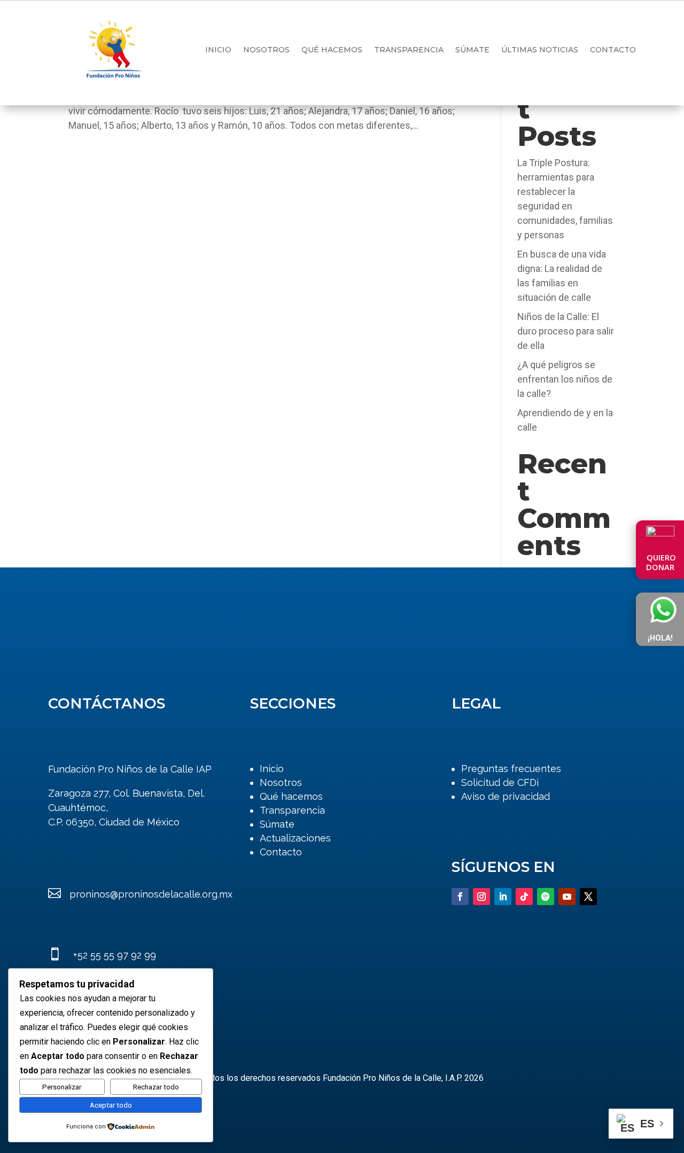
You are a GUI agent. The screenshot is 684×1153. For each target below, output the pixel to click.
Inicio (218, 49)
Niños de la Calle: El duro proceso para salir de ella (565, 331)
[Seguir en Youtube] (567, 896)
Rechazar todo (156, 1087)
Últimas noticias (539, 49)
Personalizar (61, 1087)
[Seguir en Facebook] (460, 896)
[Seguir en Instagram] (481, 896)
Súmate (472, 49)
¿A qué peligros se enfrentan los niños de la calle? (564, 379)
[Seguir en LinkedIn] (502, 896)
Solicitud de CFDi (500, 782)
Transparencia (409, 49)
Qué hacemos (331, 49)
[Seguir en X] (588, 896)
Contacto (613, 49)
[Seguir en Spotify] (545, 896)
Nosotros (266, 49)
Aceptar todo (111, 1105)
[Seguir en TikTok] (524, 896)
